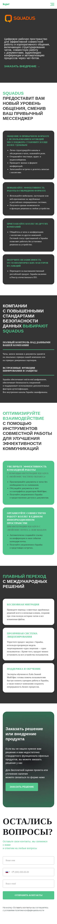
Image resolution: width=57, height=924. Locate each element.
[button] (22, 255)
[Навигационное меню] (52, 4)
